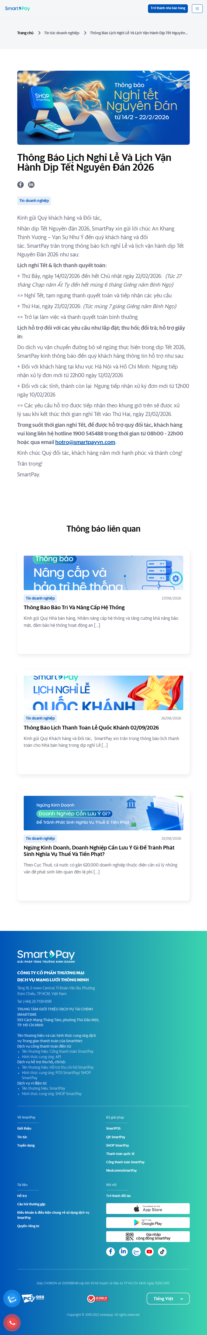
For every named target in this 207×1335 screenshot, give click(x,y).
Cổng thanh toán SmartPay (125, 1162)
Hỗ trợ (22, 1196)
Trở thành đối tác (118, 1196)
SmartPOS (113, 1128)
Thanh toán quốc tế (120, 1154)
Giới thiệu (24, 1128)
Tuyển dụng (25, 1145)
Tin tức (22, 1137)
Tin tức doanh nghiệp (61, 33)
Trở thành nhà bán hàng (168, 8)
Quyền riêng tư (28, 1226)
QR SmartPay (115, 1137)
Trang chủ (25, 33)
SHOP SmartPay (117, 1145)
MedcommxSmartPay (121, 1170)
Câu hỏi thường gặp (31, 1204)
